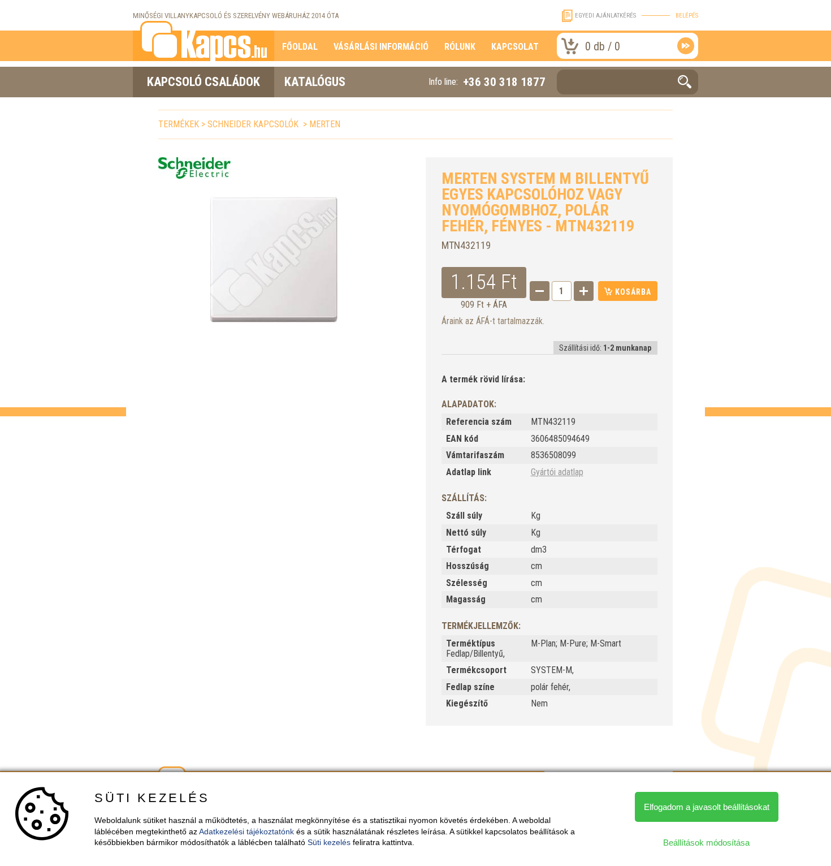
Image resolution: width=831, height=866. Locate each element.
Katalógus (314, 82)
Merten (324, 124)
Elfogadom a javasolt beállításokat (706, 807)
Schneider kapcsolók (254, 124)
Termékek (178, 124)
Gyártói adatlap (557, 472)
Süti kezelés (329, 842)
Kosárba (632, 291)
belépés (687, 15)
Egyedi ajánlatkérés (605, 15)
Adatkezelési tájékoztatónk (246, 831)
